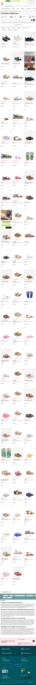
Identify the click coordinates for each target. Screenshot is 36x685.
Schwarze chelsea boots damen (20, 595)
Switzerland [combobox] (31, 682)
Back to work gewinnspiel (6, 8)
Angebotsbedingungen (8, 682)
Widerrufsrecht (3, 683)
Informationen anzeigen (18, 664)
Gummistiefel (5, 595)
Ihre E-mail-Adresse (21, 639)
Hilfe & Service (4, 658)
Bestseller (22, 8)
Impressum (3, 682)
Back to (18, 8)
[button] (34, 3)
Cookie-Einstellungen (21, 682)
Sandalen (19, 11)
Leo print (4, 597)
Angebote (13, 8)
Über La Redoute (23, 658)
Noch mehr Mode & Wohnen (25, 660)
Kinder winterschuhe (30, 595)
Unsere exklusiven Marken (6, 660)
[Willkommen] (29, 3)
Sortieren (3, 27)
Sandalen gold (11, 595)
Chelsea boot (10, 597)
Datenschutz (16, 682)
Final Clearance (28, 8)
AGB (13, 682)
